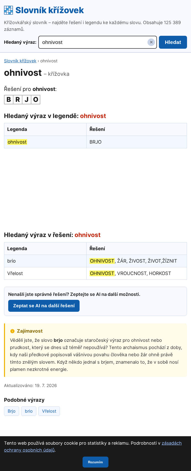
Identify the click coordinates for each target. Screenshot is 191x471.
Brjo (11, 411)
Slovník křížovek (49, 10)
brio (29, 411)
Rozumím (95, 462)
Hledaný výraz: (20, 42)
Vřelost (49, 411)
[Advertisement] (95, 188)
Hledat (173, 42)
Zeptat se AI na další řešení (44, 305)
